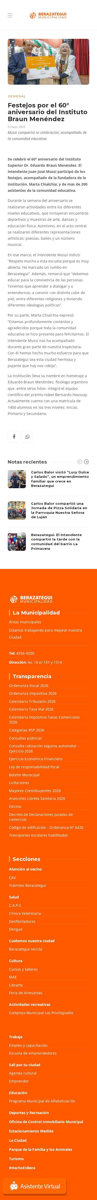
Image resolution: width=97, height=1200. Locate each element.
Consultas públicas (25, 738)
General (17, 96)
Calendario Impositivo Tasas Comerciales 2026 (44, 720)
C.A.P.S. (15, 905)
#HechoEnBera (22, 1167)
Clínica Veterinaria (25, 913)
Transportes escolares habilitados (38, 835)
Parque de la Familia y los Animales (40, 1149)
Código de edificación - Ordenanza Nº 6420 (46, 827)
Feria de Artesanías (25, 992)
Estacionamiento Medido (31, 1131)
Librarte (16, 985)
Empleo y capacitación (28, 1045)
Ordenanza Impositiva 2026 (33, 693)
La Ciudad (18, 1140)
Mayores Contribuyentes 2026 (35, 790)
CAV (12, 877)
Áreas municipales (25, 621)
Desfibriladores (22, 921)
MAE (13, 977)
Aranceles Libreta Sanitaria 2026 (37, 798)
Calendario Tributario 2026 (32, 701)
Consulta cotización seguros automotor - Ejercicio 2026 (44, 748)
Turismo (16, 1158)
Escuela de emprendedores (33, 1053)
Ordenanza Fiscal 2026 (28, 685)
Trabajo (16, 1036)
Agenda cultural (23, 1073)
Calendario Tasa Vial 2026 (31, 709)
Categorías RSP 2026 (26, 730)
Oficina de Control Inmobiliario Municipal (46, 1121)
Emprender (19, 1081)
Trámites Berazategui (27, 885)
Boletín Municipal (24, 774)
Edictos (15, 806)
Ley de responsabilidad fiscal (34, 766)
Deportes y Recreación (29, 1112)
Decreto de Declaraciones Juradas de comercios (41, 817)
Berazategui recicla (25, 949)
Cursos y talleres (23, 969)
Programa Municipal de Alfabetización (42, 1101)
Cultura (15, 960)
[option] (48, 512)
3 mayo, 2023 (16, 127)
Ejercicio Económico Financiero (35, 758)
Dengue (16, 929)
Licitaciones (19, 782)
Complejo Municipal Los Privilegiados (41, 1012)
